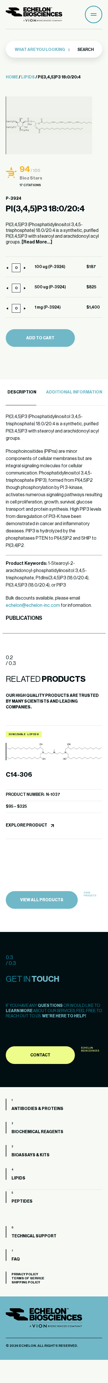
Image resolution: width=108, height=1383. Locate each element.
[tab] (21, 392)
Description (21, 392)
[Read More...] (37, 242)
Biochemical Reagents (37, 1132)
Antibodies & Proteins (37, 1109)
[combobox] (42, 50)
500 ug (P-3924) (50, 287)
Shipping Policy (26, 1282)
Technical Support (34, 1236)
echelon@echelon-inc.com (33, 605)
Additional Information (74, 392)
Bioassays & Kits (31, 1155)
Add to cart (40, 338)
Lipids (28, 77)
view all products (41, 900)
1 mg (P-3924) (48, 307)
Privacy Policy (25, 1274)
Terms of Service (28, 1278)
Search (85, 50)
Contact (40, 1055)
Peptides (22, 1201)
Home (12, 77)
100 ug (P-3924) (50, 267)
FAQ (16, 1259)
